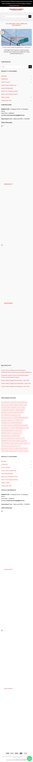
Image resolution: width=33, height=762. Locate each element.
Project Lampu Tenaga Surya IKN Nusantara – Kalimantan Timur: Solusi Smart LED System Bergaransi (16, 371)
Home (18, 757)
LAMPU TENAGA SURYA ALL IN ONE (20, 428)
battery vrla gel (23, 405)
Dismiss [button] (21, 5)
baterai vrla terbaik (14, 405)
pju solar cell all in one (24, 443)
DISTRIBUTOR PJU (6, 407)
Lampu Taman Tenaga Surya (8, 85)
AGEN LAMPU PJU (6, 402)
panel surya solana (20, 438)
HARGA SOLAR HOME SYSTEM (16, 412)
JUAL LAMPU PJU (5, 415)
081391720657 (8, 569)
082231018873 (8, 303)
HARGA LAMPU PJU (19, 410)
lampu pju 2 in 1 (10, 420)
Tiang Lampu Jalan (6, 100)
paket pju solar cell (17, 433)
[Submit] (30, 16)
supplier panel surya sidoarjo (20, 448)
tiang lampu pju (13, 451)
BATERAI (4, 76)
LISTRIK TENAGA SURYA (7, 430)
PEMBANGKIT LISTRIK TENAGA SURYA (11, 440)
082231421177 (8, 184)
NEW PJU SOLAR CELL (7, 433)
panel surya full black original (8, 438)
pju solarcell (23, 440)
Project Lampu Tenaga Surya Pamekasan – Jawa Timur (16, 383)
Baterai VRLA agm (23, 402)
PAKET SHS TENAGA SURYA (9, 94)
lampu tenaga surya (6, 428)
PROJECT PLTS (22, 756)
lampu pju (4, 420)
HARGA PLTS (5, 412)
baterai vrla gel (5, 405)
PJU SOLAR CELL (5, 443)
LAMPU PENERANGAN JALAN (21, 417)
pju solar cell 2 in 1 (14, 443)
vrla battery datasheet (23, 451)
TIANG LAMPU (5, 451)
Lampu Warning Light (7, 88)
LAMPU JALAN (5, 82)
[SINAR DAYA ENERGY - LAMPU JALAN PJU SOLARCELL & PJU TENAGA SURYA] (16, 9)
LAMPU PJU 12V (19, 420)
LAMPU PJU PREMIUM (16, 422)
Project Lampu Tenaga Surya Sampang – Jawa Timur (15, 386)
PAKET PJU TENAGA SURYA (9, 91)
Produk (15, 756)
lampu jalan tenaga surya (7, 417)
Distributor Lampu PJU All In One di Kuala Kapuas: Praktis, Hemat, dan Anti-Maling (15, 376)
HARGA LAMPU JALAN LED (8, 410)
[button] (29, 758)
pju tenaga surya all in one (7, 448)
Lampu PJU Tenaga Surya (7, 425)
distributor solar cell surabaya (18, 407)
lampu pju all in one (6, 422)
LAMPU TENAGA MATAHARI (20, 425)
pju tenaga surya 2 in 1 (15, 445)
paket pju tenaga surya (7, 435)
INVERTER (4, 79)
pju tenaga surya (5, 445)
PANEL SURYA (5, 97)
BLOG (14, 757)
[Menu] (2, 9)
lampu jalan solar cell (15, 415)
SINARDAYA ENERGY (7, 756)
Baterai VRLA (14, 402)
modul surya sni (17, 430)
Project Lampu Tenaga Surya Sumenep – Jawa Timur (15, 380)
